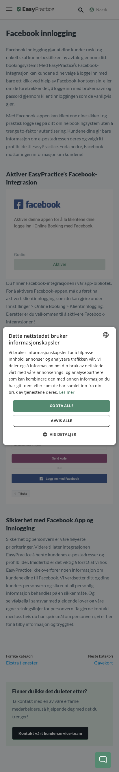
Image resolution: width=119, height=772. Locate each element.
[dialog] (59, 386)
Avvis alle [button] (61, 420)
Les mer (67, 392)
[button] (59, 434)
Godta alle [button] (61, 405)
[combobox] (106, 335)
